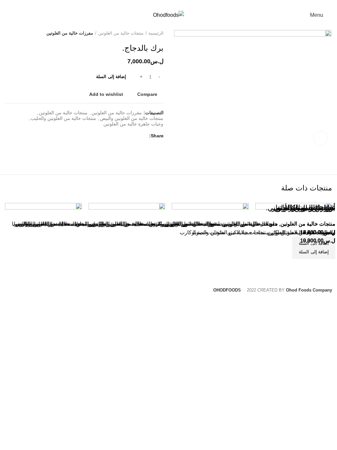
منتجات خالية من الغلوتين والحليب (63, 118)
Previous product (21, 33)
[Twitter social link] (172, 4)
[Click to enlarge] (320, 138)
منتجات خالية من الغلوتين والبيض (131, 118)
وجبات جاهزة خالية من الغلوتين (133, 124)
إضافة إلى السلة (111, 76)
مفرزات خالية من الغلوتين (69, 33)
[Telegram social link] (157, 4)
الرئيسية (156, 33)
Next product (8, 33)
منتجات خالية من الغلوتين (120, 33)
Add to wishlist (106, 94)
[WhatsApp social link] (164, 4)
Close (322, 207)
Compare (147, 94)
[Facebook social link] (180, 4)
